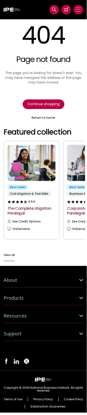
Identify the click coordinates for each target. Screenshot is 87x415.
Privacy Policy (43, 399)
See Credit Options (26, 221)
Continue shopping (43, 104)
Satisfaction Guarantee (47, 406)
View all (9, 255)
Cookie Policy (73, 399)
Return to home (43, 117)
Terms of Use (13, 399)
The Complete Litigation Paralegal (29, 211)
